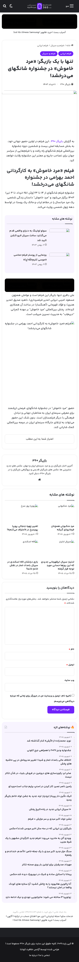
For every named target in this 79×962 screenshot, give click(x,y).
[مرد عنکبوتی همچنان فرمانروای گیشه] (57, 513)
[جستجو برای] (4, 7)
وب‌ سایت (69, 680)
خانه (68, 45)
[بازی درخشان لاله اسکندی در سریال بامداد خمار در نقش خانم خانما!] (21, 549)
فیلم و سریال (57, 45)
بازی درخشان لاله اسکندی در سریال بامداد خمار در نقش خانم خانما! (22, 565)
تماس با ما (44, 955)
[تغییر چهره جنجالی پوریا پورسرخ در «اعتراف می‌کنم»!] (21, 513)
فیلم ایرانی (42, 45)
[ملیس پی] (39, 285)
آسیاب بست (60, 32)
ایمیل (70, 665)
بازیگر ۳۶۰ (65, 84)
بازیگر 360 (57, 141)
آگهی (10, 916)
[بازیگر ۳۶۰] (39, 6)
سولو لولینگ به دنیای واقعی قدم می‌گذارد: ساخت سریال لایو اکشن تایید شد (28, 235)
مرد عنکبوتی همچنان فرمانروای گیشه (62, 528)
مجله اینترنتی (53, 916)
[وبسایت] (39, 479)
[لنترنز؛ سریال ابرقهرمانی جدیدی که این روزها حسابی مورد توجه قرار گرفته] (57, 549)
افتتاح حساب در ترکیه (25, 916)
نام (71, 649)
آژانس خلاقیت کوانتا (30, 949)
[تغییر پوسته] (11, 7)
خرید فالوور (46, 32)
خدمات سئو (67, 916)
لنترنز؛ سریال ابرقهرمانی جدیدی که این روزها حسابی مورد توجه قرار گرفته (57, 565)
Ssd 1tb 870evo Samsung (26, 32)
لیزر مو (40, 916)
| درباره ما (34, 955)
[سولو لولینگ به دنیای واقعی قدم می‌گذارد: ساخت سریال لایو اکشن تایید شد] (59, 235)
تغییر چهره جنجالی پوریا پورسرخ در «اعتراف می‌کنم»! (22, 528)
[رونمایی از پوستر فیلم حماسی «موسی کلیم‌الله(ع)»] (59, 259)
